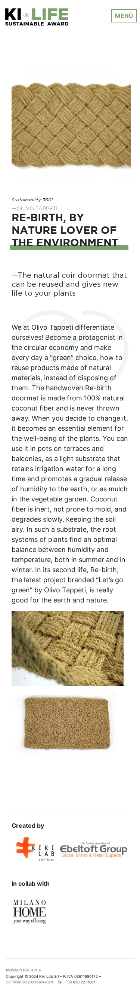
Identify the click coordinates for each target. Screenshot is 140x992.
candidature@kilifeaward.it (29, 982)
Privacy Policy (21, 970)
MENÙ (124, 15)
